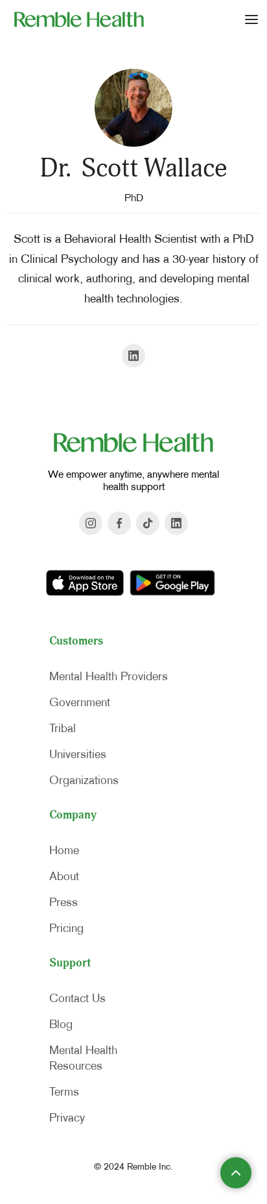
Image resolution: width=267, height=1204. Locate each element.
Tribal (62, 728)
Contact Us (77, 998)
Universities (77, 754)
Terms (64, 1092)
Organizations (84, 780)
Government (79, 702)
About (64, 876)
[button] (251, 18)
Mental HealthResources (83, 1058)
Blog (61, 1024)
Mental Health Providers (108, 676)
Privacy (67, 1118)
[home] (76, 18)
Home (64, 850)
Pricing (66, 928)
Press (63, 902)
